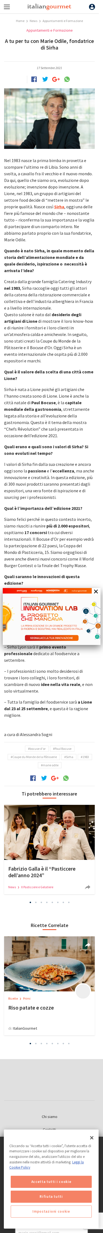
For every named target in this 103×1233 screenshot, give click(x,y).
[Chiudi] (92, 1138)
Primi (26, 998)
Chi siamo (49, 1116)
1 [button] (30, 902)
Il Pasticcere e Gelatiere (37, 887)
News (34, 21)
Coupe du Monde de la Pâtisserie (34, 757)
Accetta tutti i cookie (51, 1181)
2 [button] (35, 902)
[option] (49, 849)
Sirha (69, 757)
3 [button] (41, 902)
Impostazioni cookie (51, 1211)
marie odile (51, 765)
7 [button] (63, 902)
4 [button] (46, 902)
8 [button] (68, 902)
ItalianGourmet (25, 1028)
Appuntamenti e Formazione (63, 21)
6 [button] (57, 902)
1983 (85, 757)
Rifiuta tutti (51, 1196)
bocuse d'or (38, 749)
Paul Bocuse (63, 749)
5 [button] (52, 902)
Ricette (13, 998)
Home (20, 21)
